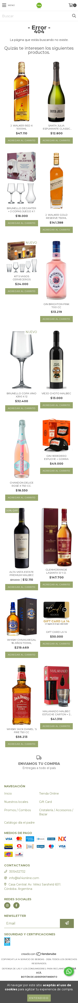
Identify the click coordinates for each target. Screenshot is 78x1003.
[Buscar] (74, 16)
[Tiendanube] (39, 955)
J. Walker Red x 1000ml (21, 127)
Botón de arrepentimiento (39, 977)
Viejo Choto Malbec (56, 393)
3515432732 (17, 871)
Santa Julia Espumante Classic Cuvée (56, 127)
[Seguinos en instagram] (7, 905)
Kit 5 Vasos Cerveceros (22, 278)
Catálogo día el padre (19, 822)
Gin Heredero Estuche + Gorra (56, 457)
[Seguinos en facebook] (16, 905)
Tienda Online (49, 793)
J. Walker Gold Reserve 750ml (56, 216)
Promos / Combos (17, 810)
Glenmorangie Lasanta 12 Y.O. (56, 571)
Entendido (39, 997)
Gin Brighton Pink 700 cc (56, 305)
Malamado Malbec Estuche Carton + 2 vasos (56, 713)
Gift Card (45, 802)
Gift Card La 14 (56, 631)
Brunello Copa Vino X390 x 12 (21, 395)
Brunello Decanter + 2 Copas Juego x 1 (21, 210)
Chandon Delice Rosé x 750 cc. (21, 484)
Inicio (8, 793)
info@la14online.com (24, 878)
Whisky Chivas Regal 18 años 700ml (21, 641)
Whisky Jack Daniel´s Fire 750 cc (22, 730)
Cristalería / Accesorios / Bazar (56, 812)
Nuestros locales (16, 802)
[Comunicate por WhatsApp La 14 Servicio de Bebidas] (69, 971)
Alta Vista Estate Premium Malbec (21, 573)
